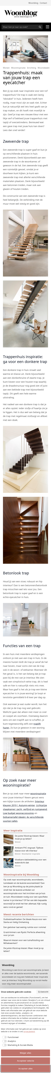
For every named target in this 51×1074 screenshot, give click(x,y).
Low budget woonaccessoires (18, 813)
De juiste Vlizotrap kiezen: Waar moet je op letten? (23, 949)
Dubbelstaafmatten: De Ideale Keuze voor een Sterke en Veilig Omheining (25, 921)
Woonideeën (44, 67)
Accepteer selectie (25, 1060)
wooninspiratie (38, 793)
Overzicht (44, 992)
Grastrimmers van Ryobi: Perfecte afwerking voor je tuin (24, 934)
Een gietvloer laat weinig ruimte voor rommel (24, 927)
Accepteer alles (25, 1068)
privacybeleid (29, 1031)
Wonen (6, 67)
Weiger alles (25, 1053)
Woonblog (33, 3)
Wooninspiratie (18, 67)
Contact (43, 3)
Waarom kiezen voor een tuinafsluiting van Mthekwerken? (23, 942)
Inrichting (31, 67)
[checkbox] (10, 1037)
